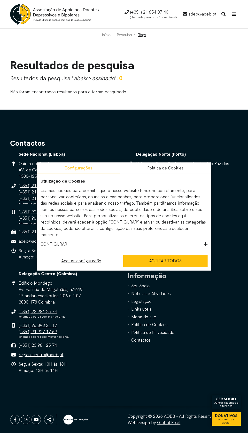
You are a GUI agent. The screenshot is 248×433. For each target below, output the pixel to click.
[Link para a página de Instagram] (25, 419)
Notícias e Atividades (151, 293)
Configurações (78, 168)
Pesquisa (124, 34)
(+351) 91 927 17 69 (38, 331)
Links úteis (141, 309)
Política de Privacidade (152, 332)
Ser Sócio (140, 286)
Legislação (141, 301)
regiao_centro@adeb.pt (41, 354)
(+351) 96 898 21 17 (38, 325)
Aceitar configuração (81, 261)
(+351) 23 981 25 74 (38, 311)
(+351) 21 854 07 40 (149, 12)
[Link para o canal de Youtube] (36, 419)
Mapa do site (143, 317)
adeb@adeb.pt (202, 14)
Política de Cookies (149, 324)
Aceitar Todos (165, 261)
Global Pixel (168, 422)
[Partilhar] (49, 419)
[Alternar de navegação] (234, 14)
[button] (124, 244)
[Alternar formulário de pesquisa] (223, 14)
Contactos (141, 340)
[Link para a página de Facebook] (15, 419)
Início (106, 34)
